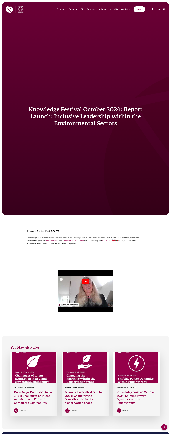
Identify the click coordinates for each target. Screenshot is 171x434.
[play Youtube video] (85, 281)
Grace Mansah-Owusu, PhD (73, 241)
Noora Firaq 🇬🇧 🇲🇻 (110, 241)
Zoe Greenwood (52, 241)
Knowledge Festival (20, 387)
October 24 (30, 387)
